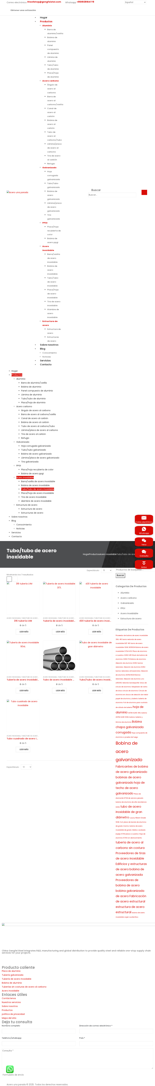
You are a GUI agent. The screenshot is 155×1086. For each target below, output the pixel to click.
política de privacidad (13, 1014)
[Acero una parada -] (17, 192)
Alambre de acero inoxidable (53, 313)
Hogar (15, 370)
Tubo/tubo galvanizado (33, 449)
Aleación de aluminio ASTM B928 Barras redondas (132, 675)
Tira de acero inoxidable (33, 497)
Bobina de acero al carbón (52, 124)
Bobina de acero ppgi (32, 473)
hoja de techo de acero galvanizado (130, 788)
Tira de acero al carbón (33, 434)
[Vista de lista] (15, 579)
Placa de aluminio (11, 971)
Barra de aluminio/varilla (34, 382)
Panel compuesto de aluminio (53, 49)
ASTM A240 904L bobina (125, 717)
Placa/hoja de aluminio (33, 402)
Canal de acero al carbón (51, 112)
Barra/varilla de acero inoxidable (53, 258)
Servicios (16, 532)
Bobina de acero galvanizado (36, 453)
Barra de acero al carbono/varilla (55, 100)
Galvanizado (49, 167)
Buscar (120, 575)
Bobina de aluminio (31, 386)
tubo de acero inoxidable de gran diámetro (129, 812)
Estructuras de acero (32, 512)
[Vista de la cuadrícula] (9, 579)
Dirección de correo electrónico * (95, 1025)
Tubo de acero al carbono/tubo (54, 136)
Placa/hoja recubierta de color (54, 230)
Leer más (24, 631)
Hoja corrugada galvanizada (53, 175)
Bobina (137, 722)
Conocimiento (24, 524)
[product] (23, 598)
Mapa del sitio (9, 1018)
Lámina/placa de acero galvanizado (54, 207)
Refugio (51, 163)
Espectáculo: (93, 570)
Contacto (45, 364)
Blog (42, 348)
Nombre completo (11, 1025)
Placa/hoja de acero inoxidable (52, 293)
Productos (46, 21)
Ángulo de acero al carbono (52, 88)
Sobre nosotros (49, 345)
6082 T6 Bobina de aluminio (134, 659)
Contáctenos (9, 998)
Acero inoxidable (25, 477)
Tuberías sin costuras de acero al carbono (24, 986)
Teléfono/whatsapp (11, 1038)
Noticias (20, 528)
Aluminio (47, 25)
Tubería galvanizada (12, 974)
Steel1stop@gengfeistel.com (42, 963)
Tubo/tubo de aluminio (33, 398)
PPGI (44, 222)
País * (82, 1038)
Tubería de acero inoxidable (16, 978)
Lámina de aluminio (31, 394)
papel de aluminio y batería (127, 698)
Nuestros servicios (11, 1002)
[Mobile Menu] (144, 192)
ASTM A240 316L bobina (137, 713)
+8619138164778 (23, 959)
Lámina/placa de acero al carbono (54, 147)
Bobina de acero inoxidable (52, 270)
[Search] (139, 195)
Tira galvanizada (29, 461)
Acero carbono (50, 80)
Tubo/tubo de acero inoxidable (52, 281)
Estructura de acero (26, 504)
